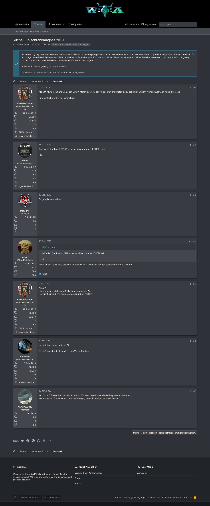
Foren (78, 478)
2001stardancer (22, 44)
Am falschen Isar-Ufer (29, 382)
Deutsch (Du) (53, 497)
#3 (194, 195)
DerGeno (25, 210)
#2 (194, 145)
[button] (63, 24)
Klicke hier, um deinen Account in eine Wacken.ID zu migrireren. (53, 72)
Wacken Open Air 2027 (30, 497)
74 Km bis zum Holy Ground (32, 132)
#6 (194, 341)
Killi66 (25, 160)
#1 (195, 87)
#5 (194, 284)
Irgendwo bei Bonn (28, 186)
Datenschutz (154, 497)
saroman (25, 356)
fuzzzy (25, 257)
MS (34, 232)
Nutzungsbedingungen (135, 497)
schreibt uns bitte (57, 66)
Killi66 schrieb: (48, 247)
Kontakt (78, 483)
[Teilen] (190, 87)
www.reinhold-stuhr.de (30, 136)
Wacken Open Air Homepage (89, 473)
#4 (194, 241)
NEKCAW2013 (25, 406)
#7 (194, 391)
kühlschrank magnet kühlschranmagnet (70, 44)
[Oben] (191, 497)
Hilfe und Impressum (172, 497)
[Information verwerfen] (193, 54)
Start (186, 497)
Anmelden (142, 473)
